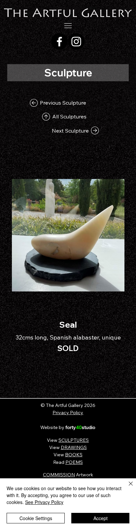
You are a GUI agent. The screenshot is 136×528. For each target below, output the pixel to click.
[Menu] (68, 25)
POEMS (74, 462)
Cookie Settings (35, 518)
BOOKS (74, 455)
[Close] (127, 487)
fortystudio (80, 427)
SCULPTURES (73, 440)
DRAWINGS (74, 447)
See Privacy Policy (44, 502)
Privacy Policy (67, 412)
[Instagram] (76, 41)
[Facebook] (59, 41)
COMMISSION (59, 475)
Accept (100, 518)
